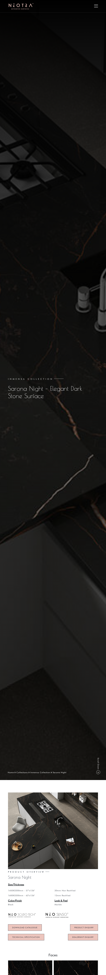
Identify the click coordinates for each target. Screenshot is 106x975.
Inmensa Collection (40, 772)
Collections (22, 772)
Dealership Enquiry (83, 937)
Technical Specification (26, 937)
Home (11, 772)
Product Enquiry (84, 928)
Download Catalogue (24, 928)
